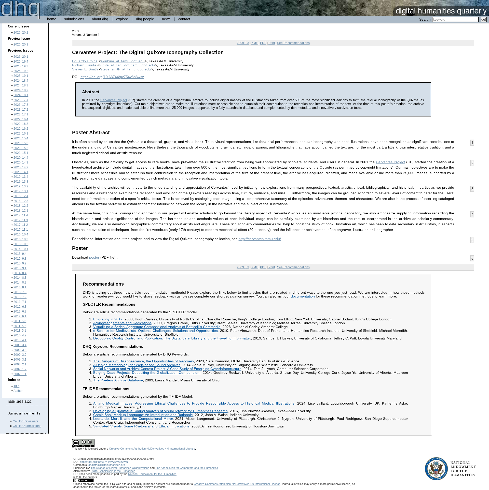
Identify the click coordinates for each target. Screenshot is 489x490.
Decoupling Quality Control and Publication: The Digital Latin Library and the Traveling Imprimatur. (172, 338)
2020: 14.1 (20, 172)
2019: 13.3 (20, 181)
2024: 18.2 (20, 90)
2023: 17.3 (20, 104)
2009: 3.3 (19, 349)
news (166, 19)
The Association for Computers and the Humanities (186, 467)
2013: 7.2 (19, 297)
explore (122, 19)
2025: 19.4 (20, 61)
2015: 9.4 (19, 253)
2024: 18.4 (20, 80)
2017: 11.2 (20, 224)
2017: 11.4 (20, 215)
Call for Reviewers (25, 421)
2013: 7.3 (19, 292)
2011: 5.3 (19, 321)
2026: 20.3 (20, 44)
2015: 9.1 (19, 268)
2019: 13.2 (20, 186)
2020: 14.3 (20, 162)
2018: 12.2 (20, 205)
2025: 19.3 (20, 66)
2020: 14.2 (20, 167)
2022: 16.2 (20, 128)
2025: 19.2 (20, 70)
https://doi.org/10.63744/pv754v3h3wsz (112, 77)
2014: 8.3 (19, 277)
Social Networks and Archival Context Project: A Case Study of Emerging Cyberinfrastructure (167, 369)
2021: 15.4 (20, 138)
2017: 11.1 (20, 229)
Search (425, 19)
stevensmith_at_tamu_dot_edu (126, 69)
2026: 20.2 (20, 32)
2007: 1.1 (19, 374)
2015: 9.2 (19, 263)
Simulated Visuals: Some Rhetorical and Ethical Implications (141, 426)
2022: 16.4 (20, 119)
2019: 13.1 (20, 191)
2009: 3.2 (19, 354)
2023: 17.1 (20, 114)
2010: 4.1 (19, 340)
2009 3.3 (243, 43)
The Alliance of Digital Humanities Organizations (120, 467)
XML (254, 43)
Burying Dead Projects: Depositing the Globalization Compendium (147, 373)
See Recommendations (293, 43)
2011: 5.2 (19, 326)
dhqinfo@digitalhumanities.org (106, 464)
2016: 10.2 (20, 244)
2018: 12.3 (20, 200)
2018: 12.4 (20, 196)
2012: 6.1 (19, 316)
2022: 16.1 (20, 133)
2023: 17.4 (20, 99)
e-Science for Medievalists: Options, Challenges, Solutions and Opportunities (155, 331)
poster (94, 257)
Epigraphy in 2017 (108, 319)
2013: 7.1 (19, 301)
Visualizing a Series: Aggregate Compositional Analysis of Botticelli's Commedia (157, 327)
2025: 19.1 (20, 75)
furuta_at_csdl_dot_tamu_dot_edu (127, 65)
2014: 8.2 (19, 282)
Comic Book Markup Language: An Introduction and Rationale (143, 415)
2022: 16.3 (20, 123)
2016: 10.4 (20, 234)
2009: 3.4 (19, 345)
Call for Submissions (27, 425)
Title (16, 386)
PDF (263, 43)
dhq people (145, 19)
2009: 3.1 (19, 359)
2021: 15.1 (20, 152)
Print (271, 43)
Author (18, 390)
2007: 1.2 (19, 369)
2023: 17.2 (20, 109)
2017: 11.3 (20, 220)
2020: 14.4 (20, 157)
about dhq (100, 19)
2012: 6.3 (19, 306)
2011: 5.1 (19, 330)
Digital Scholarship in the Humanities (113, 470)
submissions (74, 19)
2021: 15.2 (20, 148)
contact (184, 19)
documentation (303, 296)
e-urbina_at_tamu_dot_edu (123, 61)
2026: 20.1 (20, 56)
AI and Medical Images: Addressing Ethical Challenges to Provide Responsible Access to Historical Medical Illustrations (194, 403)
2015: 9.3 (19, 258)
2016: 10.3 (20, 239)
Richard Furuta (84, 65)
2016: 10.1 (20, 248)
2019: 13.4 (20, 176)
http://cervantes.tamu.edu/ (260, 239)
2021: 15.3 (20, 143)
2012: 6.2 (19, 311)
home (51, 19)
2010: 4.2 (19, 335)
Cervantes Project (113, 100)
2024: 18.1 (20, 95)
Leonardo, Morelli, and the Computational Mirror (133, 419)
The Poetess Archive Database (118, 380)
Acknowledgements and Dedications (122, 323)
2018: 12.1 (20, 210)
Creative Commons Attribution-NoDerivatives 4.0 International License (152, 448)
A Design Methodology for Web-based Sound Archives (136, 365)
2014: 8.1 (19, 287)
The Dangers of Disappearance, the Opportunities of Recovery (143, 361)
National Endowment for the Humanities (152, 474)
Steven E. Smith (85, 69)
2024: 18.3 (20, 85)
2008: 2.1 (19, 364)
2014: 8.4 (19, 273)
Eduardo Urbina (85, 61)
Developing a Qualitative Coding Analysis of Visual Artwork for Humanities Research (160, 411)
